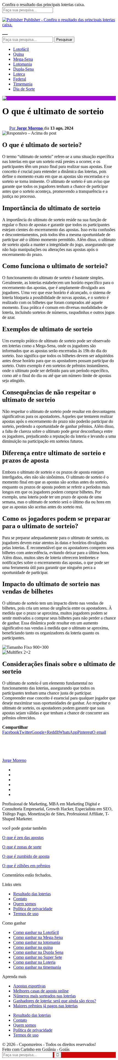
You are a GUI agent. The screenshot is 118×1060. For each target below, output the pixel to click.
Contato (20, 898)
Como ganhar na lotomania (36, 942)
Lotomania (22, 64)
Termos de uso (25, 913)
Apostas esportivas (29, 986)
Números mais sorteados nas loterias (44, 996)
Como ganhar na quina (33, 947)
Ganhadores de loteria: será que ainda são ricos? (54, 1000)
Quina (18, 54)
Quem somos (24, 903)
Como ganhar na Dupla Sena (38, 952)
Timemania (22, 84)
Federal (19, 79)
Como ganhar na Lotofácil (36, 932)
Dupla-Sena (23, 69)
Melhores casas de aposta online (41, 991)
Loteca (19, 74)
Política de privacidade (32, 908)
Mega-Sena (23, 59)
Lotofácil (21, 49)
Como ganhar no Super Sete (37, 957)
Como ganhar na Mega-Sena (38, 937)
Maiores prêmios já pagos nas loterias (45, 1005)
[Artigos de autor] (13, 755)
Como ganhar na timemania (37, 967)
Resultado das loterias (32, 893)
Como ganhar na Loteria (34, 962)
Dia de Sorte (24, 89)
